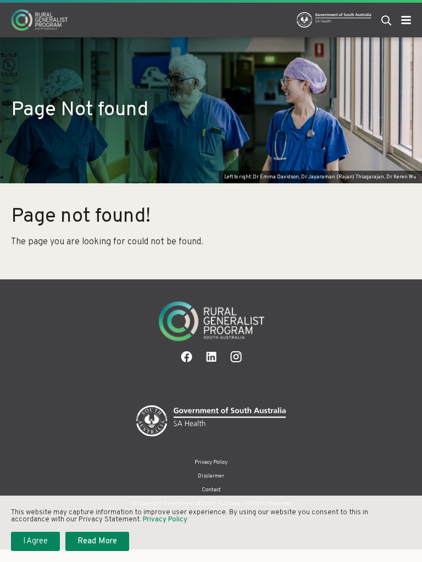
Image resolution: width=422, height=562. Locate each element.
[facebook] (186, 356)
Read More (97, 541)
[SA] (211, 421)
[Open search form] (386, 20)
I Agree (35, 541)
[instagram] (236, 356)
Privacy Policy (211, 462)
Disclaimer (211, 476)
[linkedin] (211, 356)
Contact (211, 489)
